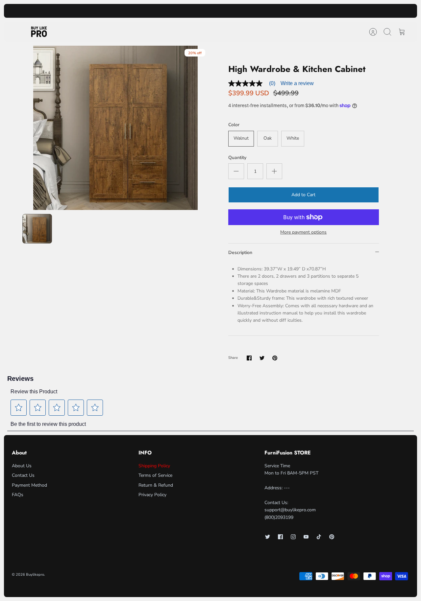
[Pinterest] (331, 537)
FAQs (17, 495)
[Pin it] (274, 358)
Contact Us (23, 475)
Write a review (297, 83)
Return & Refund (155, 485)
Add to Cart (303, 195)
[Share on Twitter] (262, 358)
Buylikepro (35, 574)
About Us (22, 466)
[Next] (286, 11)
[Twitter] (267, 537)
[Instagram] (293, 537)
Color (233, 125)
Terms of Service (155, 475)
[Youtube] (306, 537)
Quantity (237, 157)
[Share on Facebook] (249, 358)
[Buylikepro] (39, 32)
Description (240, 252)
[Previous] (135, 11)
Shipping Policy (154, 466)
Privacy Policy (152, 495)
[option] (115, 128)
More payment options (303, 232)
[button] (18, 407)
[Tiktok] (318, 537)
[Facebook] (280, 537)
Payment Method (29, 485)
